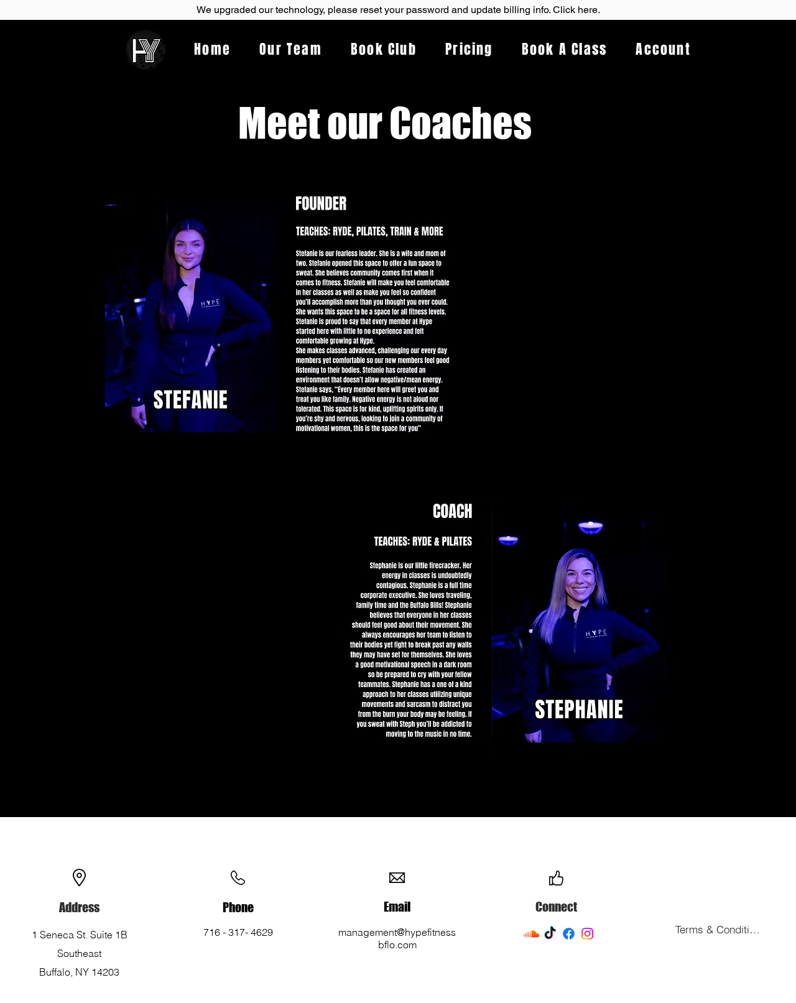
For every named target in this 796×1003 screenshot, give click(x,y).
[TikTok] (550, 933)
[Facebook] (568, 933)
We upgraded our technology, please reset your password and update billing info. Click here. (398, 10)
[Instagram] (587, 933)
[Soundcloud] (531, 933)
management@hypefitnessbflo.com (397, 938)
